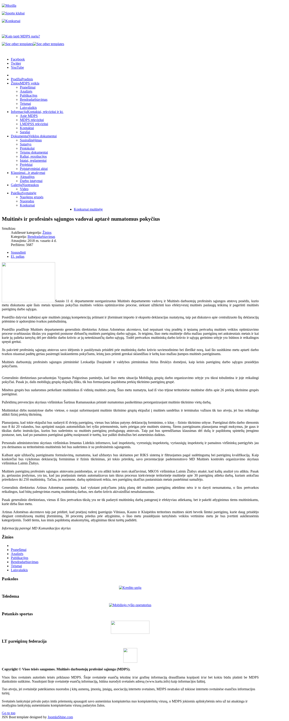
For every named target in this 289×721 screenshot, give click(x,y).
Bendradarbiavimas (41, 237)
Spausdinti (18, 252)
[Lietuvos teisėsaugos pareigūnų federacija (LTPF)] (130, 661)
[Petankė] (130, 632)
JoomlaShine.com (60, 717)
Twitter (16, 63)
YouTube (17, 67)
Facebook (18, 59)
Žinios (46, 232)
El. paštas (17, 256)
